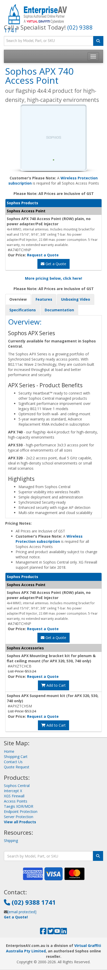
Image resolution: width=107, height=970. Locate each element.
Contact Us (13, 761)
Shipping (11, 840)
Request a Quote (43, 254)
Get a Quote (55, 263)
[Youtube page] (57, 932)
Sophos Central (17, 785)
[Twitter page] (51, 932)
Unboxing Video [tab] (75, 299)
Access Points (15, 801)
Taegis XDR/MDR (18, 806)
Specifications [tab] (22, 309)
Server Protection (18, 816)
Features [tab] (44, 299)
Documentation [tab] (59, 309)
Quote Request (16, 766)
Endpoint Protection (20, 811)
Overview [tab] (18, 299)
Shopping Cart (16, 756)
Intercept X (13, 790)
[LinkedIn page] (64, 932)
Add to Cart (55, 685)
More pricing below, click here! (53, 278)
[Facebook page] (43, 932)
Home (9, 751)
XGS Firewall (14, 795)
